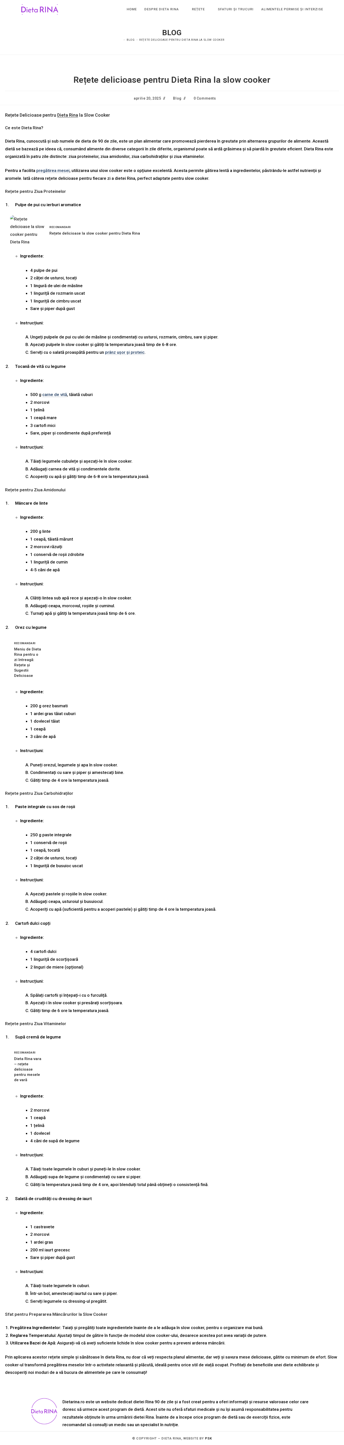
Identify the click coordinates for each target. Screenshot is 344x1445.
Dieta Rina (67, 115)
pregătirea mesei (53, 170)
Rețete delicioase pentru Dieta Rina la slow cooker (181, 39)
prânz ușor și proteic (125, 352)
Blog (177, 98)
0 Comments (205, 98)
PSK (208, 1438)
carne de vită (54, 394)
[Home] (121, 39)
